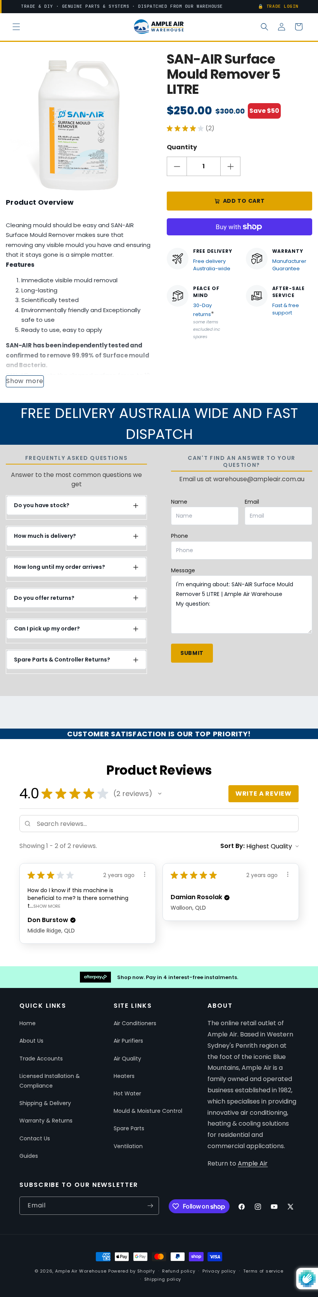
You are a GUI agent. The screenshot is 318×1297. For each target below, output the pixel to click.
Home (27, 1023)
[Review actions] (144, 874)
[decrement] (177, 166)
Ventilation (128, 1146)
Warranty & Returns (46, 1120)
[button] (16, 26)
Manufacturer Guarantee (289, 264)
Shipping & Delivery (45, 1103)
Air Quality (127, 1058)
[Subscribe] (150, 1206)
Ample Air (253, 1163)
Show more (24, 380)
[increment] (230, 166)
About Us (31, 1041)
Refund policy (178, 1271)
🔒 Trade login (278, 6)
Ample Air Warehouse (81, 1271)
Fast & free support (285, 309)
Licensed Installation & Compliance (49, 1081)
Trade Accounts (41, 1058)
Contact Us (34, 1138)
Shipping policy (162, 1279)
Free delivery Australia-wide (211, 264)
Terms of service (263, 1271)
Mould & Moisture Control (148, 1111)
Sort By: (232, 845)
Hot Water (127, 1093)
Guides (28, 1156)
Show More (46, 905)
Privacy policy (219, 1271)
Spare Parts (129, 1128)
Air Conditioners (135, 1023)
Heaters (124, 1076)
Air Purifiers (128, 1041)
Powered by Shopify (131, 1271)
